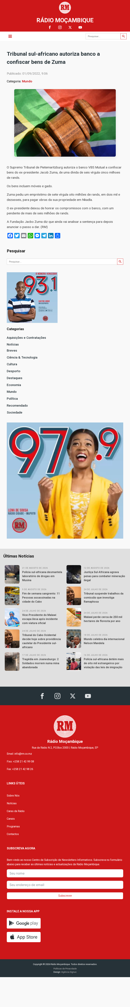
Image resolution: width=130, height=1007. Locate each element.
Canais (11, 818)
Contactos (13, 834)
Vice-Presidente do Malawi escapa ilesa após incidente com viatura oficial (40, 619)
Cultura (12, 364)
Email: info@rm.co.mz (19, 753)
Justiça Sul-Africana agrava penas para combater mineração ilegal (104, 576)
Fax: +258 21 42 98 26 (20, 769)
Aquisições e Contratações (26, 338)
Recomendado (17, 405)
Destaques (14, 378)
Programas (13, 826)
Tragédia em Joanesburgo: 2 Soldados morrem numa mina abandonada (40, 663)
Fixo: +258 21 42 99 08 (20, 761)
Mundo (27, 81)
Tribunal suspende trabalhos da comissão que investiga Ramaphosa (103, 597)
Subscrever (65, 895)
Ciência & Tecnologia (22, 357)
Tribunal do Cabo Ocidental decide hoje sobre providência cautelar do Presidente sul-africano (41, 641)
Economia (14, 385)
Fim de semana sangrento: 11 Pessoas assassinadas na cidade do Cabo (41, 597)
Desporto (13, 371)
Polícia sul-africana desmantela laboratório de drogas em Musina (42, 576)
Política (12, 399)
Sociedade (14, 412)
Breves (12, 350)
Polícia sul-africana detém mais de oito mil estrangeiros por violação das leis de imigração (104, 663)
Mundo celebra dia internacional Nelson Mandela (104, 641)
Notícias (13, 344)
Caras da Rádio (16, 811)
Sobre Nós (13, 795)
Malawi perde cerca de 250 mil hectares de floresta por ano (103, 619)
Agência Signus (69, 972)
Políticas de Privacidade (65, 968)
